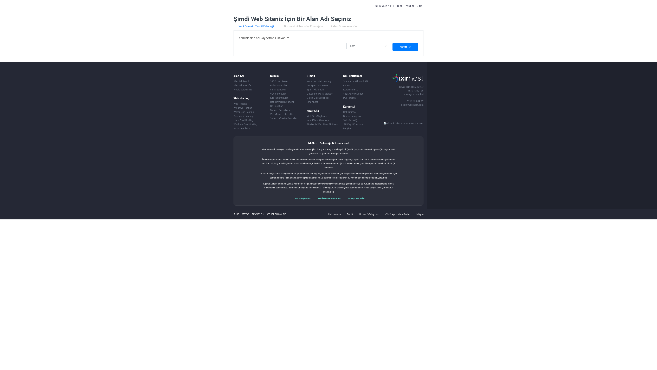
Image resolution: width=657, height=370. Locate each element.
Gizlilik (350, 214)
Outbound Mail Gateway (320, 93)
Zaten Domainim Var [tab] (344, 26)
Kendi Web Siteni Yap (318, 120)
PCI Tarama (349, 97)
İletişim (347, 128)
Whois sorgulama (243, 89)
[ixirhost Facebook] (392, 115)
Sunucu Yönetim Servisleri (283, 118)
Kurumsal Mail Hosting (319, 81)
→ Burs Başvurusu (302, 198)
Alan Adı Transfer (243, 85)
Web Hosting (240, 103)
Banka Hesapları (352, 116)
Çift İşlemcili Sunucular (282, 102)
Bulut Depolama (242, 128)
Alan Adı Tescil (241, 81)
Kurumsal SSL (350, 89)
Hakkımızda (349, 112)
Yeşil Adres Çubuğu (353, 93)
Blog (400, 6)
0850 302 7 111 (384, 6)
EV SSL (347, 85)
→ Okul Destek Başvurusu (328, 198)
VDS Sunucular (278, 93)
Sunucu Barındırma (280, 110)
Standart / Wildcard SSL (356, 81)
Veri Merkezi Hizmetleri (282, 114)
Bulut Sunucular (278, 85)
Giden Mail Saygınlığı (317, 97)
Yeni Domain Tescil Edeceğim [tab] (257, 26)
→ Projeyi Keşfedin (355, 198)
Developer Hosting (243, 116)
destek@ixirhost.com (412, 104)
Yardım (409, 6)
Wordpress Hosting (244, 112)
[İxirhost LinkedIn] (413, 115)
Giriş (419, 6)
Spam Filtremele (315, 89)
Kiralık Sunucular (279, 97)
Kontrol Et (405, 46)
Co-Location (276, 106)
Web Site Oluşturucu (317, 116)
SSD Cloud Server (279, 81)
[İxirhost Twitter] (399, 115)
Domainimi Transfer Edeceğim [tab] (303, 26)
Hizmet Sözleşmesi (369, 214)
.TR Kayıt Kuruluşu (353, 124)
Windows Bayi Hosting (245, 124)
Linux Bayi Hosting (243, 120)
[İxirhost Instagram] (406, 115)
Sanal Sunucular (278, 89)
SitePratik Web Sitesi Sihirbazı (322, 124)
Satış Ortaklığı (350, 120)
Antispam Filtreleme (317, 85)
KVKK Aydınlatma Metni (397, 214)
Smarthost (312, 102)
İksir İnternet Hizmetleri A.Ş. (250, 214)
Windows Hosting (243, 108)
